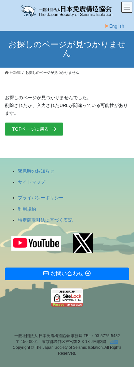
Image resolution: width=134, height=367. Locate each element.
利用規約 (27, 209)
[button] (34, 129)
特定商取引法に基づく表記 (45, 220)
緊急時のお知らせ (36, 171)
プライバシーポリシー (40, 197)
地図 (114, 341)
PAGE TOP (124, 350)
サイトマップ (31, 182)
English (116, 26)
